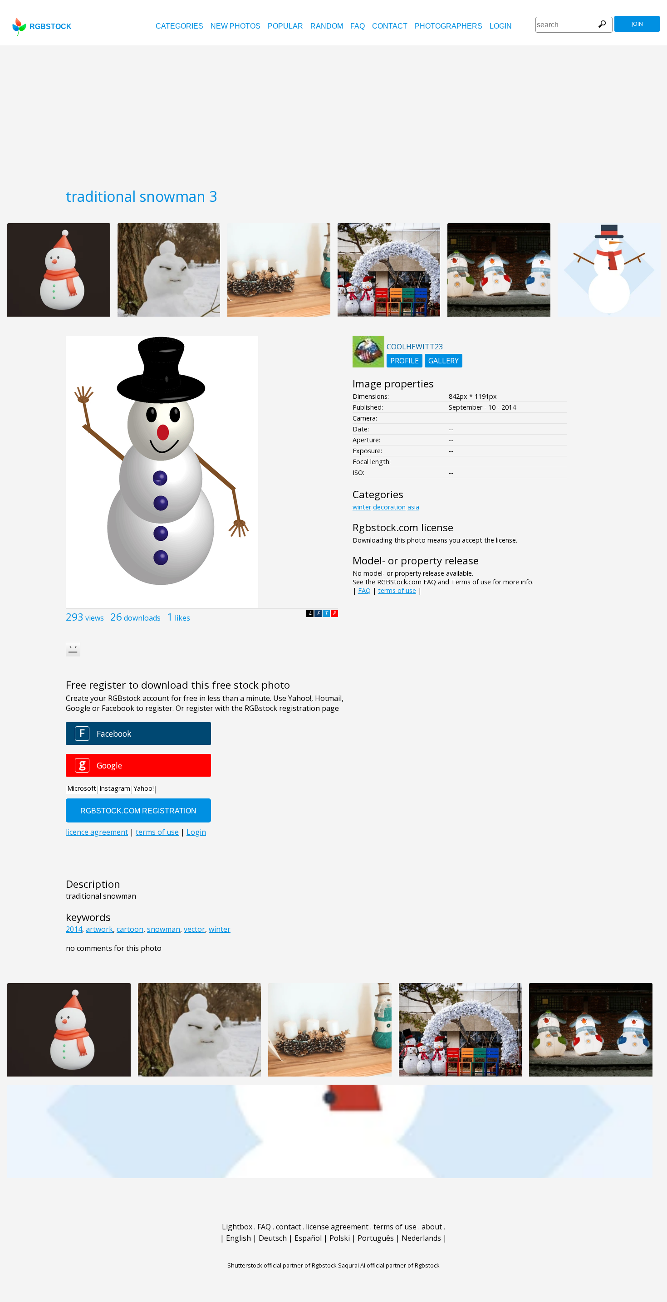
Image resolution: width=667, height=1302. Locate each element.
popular (285, 26)
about (432, 1227)
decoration (389, 507)
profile (404, 361)
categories (179, 26)
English (238, 1238)
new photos (235, 26)
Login (501, 26)
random (326, 26)
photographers (448, 26)
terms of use (397, 590)
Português (376, 1238)
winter (220, 929)
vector (194, 929)
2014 (74, 929)
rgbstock (50, 26)
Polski (339, 1238)
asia (413, 507)
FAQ (357, 26)
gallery (443, 361)
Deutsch (273, 1238)
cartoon (130, 929)
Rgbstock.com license (403, 527)
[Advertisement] (333, 113)
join (637, 24)
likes (182, 618)
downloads (142, 618)
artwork (99, 929)
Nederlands (421, 1238)
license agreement (337, 1227)
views (94, 618)
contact (389, 26)
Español (308, 1238)
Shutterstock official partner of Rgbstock (282, 1265)
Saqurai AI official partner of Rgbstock (389, 1265)
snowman (163, 929)
